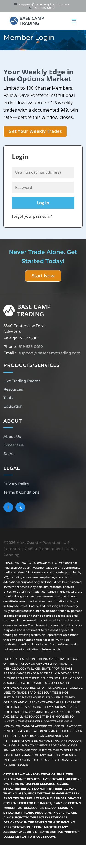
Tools (8, 398)
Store (8, 453)
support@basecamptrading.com (49, 353)
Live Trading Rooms (21, 381)
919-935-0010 (31, 346)
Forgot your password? (32, 216)
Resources (13, 389)
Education (13, 406)
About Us (12, 437)
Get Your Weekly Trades (35, 131)
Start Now (43, 275)
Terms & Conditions (21, 492)
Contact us (13, 445)
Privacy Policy (16, 484)
